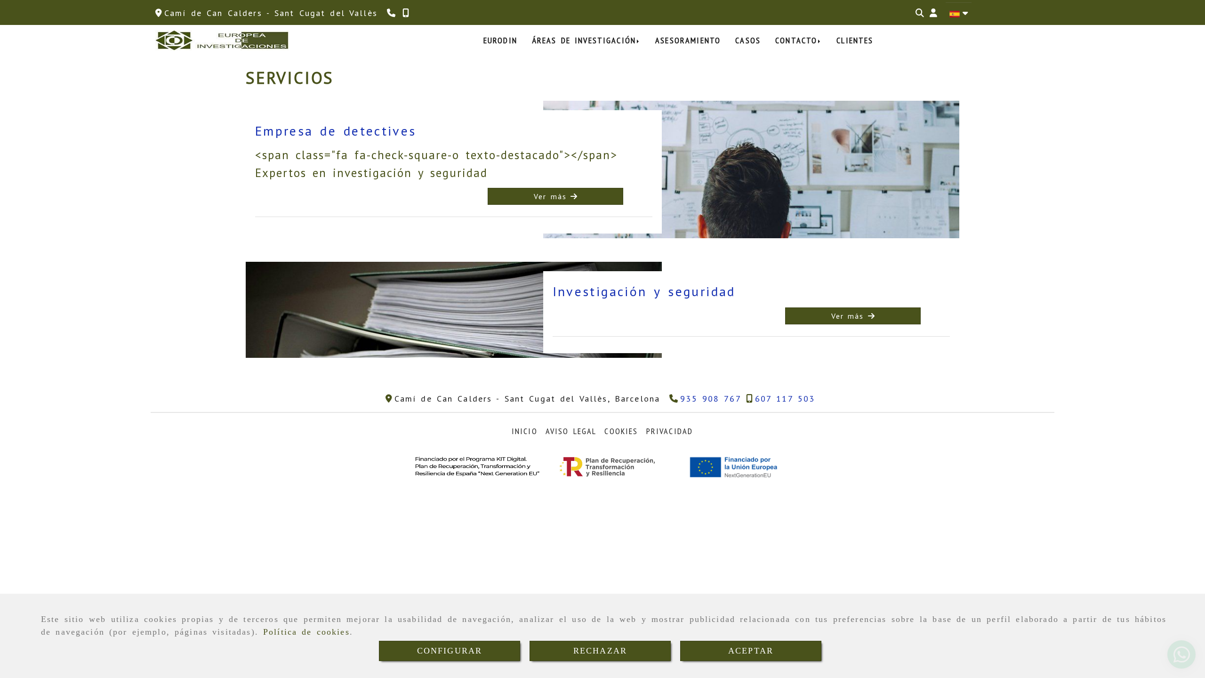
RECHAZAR (600, 650)
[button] (933, 13)
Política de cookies (306, 632)
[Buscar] (920, 13)
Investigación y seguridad (644, 291)
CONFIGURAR (449, 650)
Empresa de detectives (336, 130)
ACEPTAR (750, 650)
